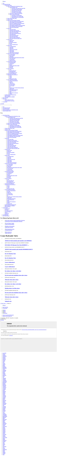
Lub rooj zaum (12, 83)
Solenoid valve (8, 301)
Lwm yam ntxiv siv (12, 90)
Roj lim (10, 43)
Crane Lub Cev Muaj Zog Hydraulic (15, 13)
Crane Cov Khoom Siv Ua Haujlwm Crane (14, 6)
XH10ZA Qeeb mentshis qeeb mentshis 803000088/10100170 (19, 249)
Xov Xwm (4, 98)
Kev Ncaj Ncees (12, 84)
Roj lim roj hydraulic (13, 42)
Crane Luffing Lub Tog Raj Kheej (15, 22)
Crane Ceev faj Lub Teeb (13, 32)
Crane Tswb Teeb (12, 29)
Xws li (10, 75)
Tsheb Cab (11, 82)
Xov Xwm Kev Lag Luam (9, 100)
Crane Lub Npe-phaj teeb (13, 35)
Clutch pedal (11, 50)
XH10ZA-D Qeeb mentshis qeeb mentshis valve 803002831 (18, 240)
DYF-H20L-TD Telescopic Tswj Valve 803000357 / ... (17, 245)
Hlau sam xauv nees (12, 78)
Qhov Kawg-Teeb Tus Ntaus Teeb (15, 38)
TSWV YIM (11, 88)
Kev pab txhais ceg (12, 70)
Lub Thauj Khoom (6, 215)
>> (6, 303)
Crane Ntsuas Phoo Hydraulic (17, 9)
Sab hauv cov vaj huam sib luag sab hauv (16, 87)
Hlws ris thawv (12, 55)
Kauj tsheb (11, 66)
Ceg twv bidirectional (10, 262)
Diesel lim (11, 41)
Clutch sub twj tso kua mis (14, 52)
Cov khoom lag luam (6, 4)
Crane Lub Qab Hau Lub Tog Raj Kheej (16, 21)
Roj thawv (7, 209)
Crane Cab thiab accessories (12, 79)
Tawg (10, 69)
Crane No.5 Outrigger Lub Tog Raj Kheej (16, 23)
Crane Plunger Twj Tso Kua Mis (17, 16)
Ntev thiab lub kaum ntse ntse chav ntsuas (16, 57)
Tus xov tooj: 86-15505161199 (8, 315)
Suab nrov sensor (12, 60)
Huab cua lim (11, 40)
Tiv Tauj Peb (5, 101)
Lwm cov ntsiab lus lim (13, 44)
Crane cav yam (9, 19)
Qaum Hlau (7, 213)
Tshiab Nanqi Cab (8, 233)
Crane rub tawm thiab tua (11, 73)
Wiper (10, 91)
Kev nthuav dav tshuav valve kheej (13, 271)
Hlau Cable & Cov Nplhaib (10, 96)
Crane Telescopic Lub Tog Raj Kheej (15, 26)
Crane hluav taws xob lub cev (12, 74)
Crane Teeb (9, 28)
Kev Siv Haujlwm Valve (10, 253)
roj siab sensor (11, 59)
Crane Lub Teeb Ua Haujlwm (14, 37)
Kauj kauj (11, 67)
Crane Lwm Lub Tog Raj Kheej (15, 24)
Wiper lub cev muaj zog (13, 92)
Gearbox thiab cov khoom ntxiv (10, 94)
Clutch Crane (9, 45)
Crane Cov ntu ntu (10, 68)
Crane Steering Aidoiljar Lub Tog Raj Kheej (17, 25)
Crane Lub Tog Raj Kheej (14, 27)
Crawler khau (7, 208)
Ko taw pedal (11, 85)
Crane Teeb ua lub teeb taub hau (15, 33)
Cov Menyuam (5, 214)
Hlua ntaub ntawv (12, 71)
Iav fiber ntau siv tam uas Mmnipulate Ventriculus (13, 221)
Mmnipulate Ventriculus (13, 89)
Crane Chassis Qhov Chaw (12, 18)
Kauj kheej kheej (12, 62)
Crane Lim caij (9, 39)
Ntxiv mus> (3, 303)
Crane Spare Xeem (8, 5)
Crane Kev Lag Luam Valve (17, 10)
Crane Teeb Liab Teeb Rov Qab (15, 31)
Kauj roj (10, 64)
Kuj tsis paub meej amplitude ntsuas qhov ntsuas (16, 275)
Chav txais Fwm (12, 58)
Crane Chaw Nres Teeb (13, 36)
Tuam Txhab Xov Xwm (9, 99)
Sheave (6, 212)
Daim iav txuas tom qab (13, 80)
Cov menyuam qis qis (9, 210)
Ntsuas (10, 76)
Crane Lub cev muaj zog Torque (13, 53)
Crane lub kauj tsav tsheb (11, 61)
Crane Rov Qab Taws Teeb (14, 30)
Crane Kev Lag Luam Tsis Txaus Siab (18, 8)
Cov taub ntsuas (12, 54)
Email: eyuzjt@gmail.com (7, 316)
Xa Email (2, 319)
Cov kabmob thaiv (12, 46)
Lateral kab (11, 56)
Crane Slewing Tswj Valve (16, 11)
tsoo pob (10, 81)
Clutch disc (11, 47)
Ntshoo (10, 93)
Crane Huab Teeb (12, 34)
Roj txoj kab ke (7, 95)
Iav (9, 86)
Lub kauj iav (11, 63)
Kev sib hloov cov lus (13, 72)
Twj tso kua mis (7, 211)
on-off (10, 77)
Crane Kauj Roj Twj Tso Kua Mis (18, 17)
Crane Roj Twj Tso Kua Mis (17, 15)
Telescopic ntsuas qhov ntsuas (11, 279)
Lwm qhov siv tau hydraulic (16, 12)
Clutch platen (11, 51)
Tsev (3, 3)
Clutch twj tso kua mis (13, 49)
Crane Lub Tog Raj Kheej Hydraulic (13, 20)
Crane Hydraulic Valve (13, 7)
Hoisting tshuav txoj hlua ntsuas (12, 288)
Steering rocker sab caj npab (14, 65)
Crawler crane (5, 207)
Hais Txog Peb (5, 97)
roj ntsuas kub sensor (8, 230)
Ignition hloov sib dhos (9, 227)
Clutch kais (11, 48)
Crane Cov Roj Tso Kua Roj (14, 14)
